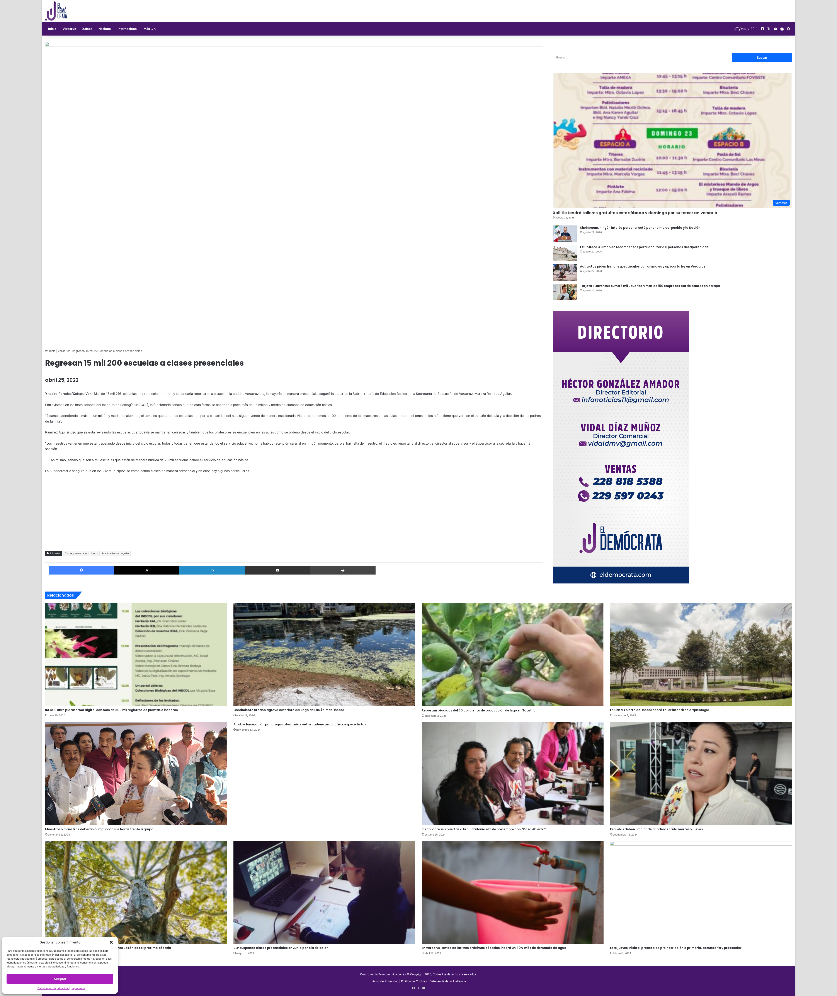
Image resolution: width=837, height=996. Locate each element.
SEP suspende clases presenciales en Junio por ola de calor (280, 948)
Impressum (78, 988)
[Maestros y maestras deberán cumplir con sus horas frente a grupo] (136, 773)
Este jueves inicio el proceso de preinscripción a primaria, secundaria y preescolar (676, 948)
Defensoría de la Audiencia (447, 981)
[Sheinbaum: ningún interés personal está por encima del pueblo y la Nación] (565, 233)
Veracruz (69, 29)
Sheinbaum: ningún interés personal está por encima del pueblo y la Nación (640, 227)
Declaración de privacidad (53, 988)
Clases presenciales (76, 553)
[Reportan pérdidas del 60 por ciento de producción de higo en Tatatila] (513, 654)
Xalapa (87, 29)
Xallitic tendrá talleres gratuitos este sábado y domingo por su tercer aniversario (635, 212)
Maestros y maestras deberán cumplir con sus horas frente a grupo (99, 829)
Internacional (128, 29)
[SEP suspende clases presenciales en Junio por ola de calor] (324, 892)
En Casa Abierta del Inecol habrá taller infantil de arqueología (659, 710)
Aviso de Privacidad (385, 981)
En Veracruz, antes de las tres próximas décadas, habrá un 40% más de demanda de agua (494, 948)
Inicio (52, 29)
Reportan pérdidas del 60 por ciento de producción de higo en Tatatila (479, 710)
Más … (148, 29)
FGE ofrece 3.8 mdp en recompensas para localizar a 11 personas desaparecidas (644, 247)
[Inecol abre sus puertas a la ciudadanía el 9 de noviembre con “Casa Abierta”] (513, 773)
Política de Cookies (414, 981)
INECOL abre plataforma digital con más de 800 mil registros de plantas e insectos (111, 710)
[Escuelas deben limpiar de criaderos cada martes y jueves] (701, 773)
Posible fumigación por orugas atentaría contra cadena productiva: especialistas (299, 724)
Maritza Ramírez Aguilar (115, 553)
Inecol (94, 553)
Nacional (105, 29)
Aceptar (60, 979)
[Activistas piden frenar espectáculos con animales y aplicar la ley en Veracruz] (565, 272)
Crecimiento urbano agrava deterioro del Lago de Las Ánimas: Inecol (288, 710)
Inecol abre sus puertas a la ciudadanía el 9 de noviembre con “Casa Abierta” (484, 829)
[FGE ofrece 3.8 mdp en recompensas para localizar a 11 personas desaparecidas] (565, 253)
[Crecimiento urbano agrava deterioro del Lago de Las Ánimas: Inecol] (324, 654)
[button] (111, 942)
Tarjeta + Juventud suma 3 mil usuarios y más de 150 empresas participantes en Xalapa (650, 286)
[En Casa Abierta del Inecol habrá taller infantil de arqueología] (701, 654)
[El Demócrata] (56, 11)
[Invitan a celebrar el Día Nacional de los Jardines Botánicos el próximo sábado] (136, 892)
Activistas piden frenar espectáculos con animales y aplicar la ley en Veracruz (642, 266)
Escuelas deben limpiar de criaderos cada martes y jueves (657, 829)
